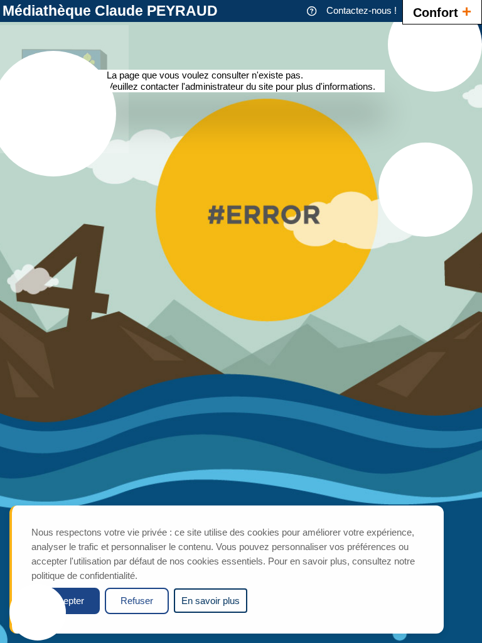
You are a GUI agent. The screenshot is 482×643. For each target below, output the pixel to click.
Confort (442, 11)
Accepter (65, 600)
